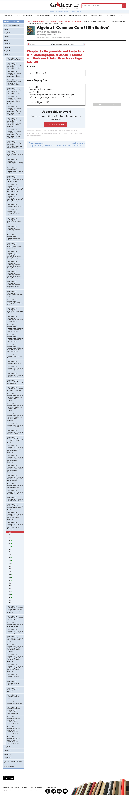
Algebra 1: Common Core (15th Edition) (70, 21)
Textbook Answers (97, 15)
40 (10, 577)
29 (10, 546)
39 (10, 574)
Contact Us (6, 787)
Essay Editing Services (43, 15)
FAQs (11, 787)
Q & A (18, 15)
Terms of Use (32, 787)
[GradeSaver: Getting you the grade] (64, 5)
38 (10, 572)
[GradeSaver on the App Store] (8, 778)
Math (47, 21)
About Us (16, 787)
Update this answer (55, 124)
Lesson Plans (27, 15)
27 (10, 540)
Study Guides (7, 15)
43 (10, 586)
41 (10, 580)
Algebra (53, 21)
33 (10, 557)
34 (10, 560)
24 (10, 532)
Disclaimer (40, 787)
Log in (122, 15)
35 (10, 563)
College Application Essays (78, 15)
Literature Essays (60, 15)
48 (10, 600)
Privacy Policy (24, 787)
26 (10, 537)
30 (10, 549)
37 (10, 569)
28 (10, 543)
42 (10, 583)
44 (10, 589)
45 (10, 591)
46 (10, 594)
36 (10, 566)
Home (29, 21)
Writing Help (111, 15)
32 (10, 554)
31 (10, 552)
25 (10, 535)
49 (10, 603)
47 (10, 597)
